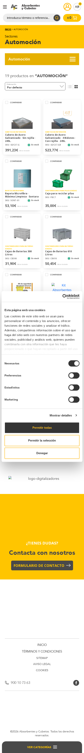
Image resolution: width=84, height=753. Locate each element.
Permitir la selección (42, 440)
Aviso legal (42, 664)
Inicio (8, 29)
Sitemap (42, 658)
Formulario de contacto (38, 565)
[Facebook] (76, 682)
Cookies (42, 670)
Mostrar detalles (61, 415)
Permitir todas (42, 427)
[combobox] (35, 86)
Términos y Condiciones (42, 652)
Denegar (42, 453)
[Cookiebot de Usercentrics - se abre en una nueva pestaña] (62, 296)
